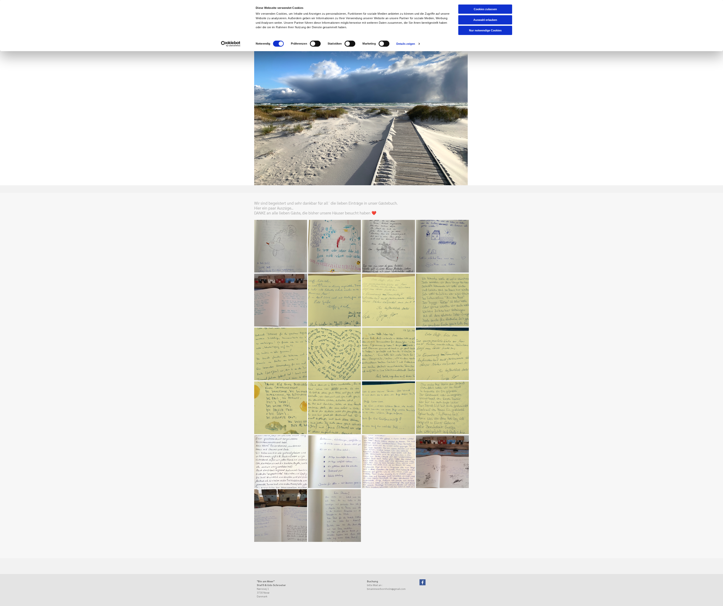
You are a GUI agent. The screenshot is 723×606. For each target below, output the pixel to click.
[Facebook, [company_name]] (422, 582)
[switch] (315, 44)
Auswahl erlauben (485, 19)
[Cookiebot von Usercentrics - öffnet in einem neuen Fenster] (230, 44)
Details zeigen (405, 43)
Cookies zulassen (485, 9)
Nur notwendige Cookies (485, 30)
